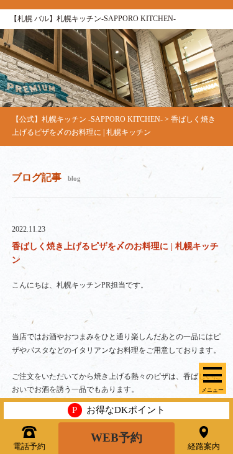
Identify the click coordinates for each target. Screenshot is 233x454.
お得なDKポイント (118, 410)
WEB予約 (116, 437)
